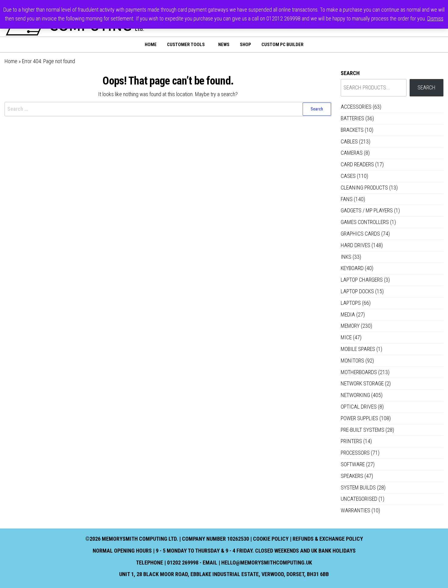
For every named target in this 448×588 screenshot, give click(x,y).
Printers (351, 441)
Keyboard (352, 268)
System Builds (358, 487)
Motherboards (359, 372)
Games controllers (365, 222)
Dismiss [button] (435, 18)
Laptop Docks (357, 291)
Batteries (352, 118)
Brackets (352, 130)
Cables (349, 141)
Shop (245, 44)
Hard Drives (355, 245)
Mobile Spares (358, 349)
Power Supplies (359, 418)
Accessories (356, 106)
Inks (346, 257)
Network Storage (362, 383)
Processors (355, 452)
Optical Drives (359, 406)
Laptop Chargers (362, 279)
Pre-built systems (362, 430)
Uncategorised (359, 499)
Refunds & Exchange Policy (328, 539)
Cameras (352, 153)
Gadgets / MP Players (367, 210)
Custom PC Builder (282, 44)
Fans (347, 199)
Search (350, 73)
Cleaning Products (364, 187)
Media (348, 314)
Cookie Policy (271, 539)
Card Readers (357, 164)
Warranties (355, 510)
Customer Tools (186, 44)
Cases (348, 176)
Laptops (351, 303)
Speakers (352, 476)
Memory (350, 326)
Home (151, 44)
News (223, 44)
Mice (346, 337)
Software (353, 464)
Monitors (352, 360)
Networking (355, 395)
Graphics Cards (360, 233)
